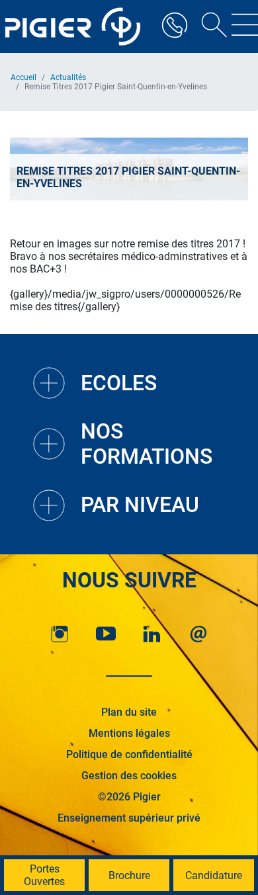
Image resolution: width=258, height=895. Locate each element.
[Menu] (245, 26)
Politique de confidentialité (129, 754)
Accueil (23, 77)
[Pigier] (76, 26)
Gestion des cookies (129, 775)
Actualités (68, 77)
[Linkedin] (152, 634)
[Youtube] (105, 634)
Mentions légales (129, 733)
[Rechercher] (209, 26)
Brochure (129, 875)
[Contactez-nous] (198, 634)
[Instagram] (59, 634)
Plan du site (129, 712)
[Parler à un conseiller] (174, 26)
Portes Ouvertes (44, 875)
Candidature (213, 875)
